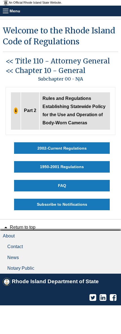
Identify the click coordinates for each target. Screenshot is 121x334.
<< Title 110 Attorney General (58, 61)
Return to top (22, 227)
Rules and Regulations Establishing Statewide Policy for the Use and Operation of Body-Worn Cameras (74, 110)
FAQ (62, 185)
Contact (15, 246)
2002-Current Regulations (62, 148)
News (13, 257)
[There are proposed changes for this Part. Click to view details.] (16, 110)
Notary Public (20, 268)
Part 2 (30, 110)
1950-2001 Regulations (62, 166)
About (9, 236)
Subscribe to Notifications (62, 204)
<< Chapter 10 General (46, 70)
